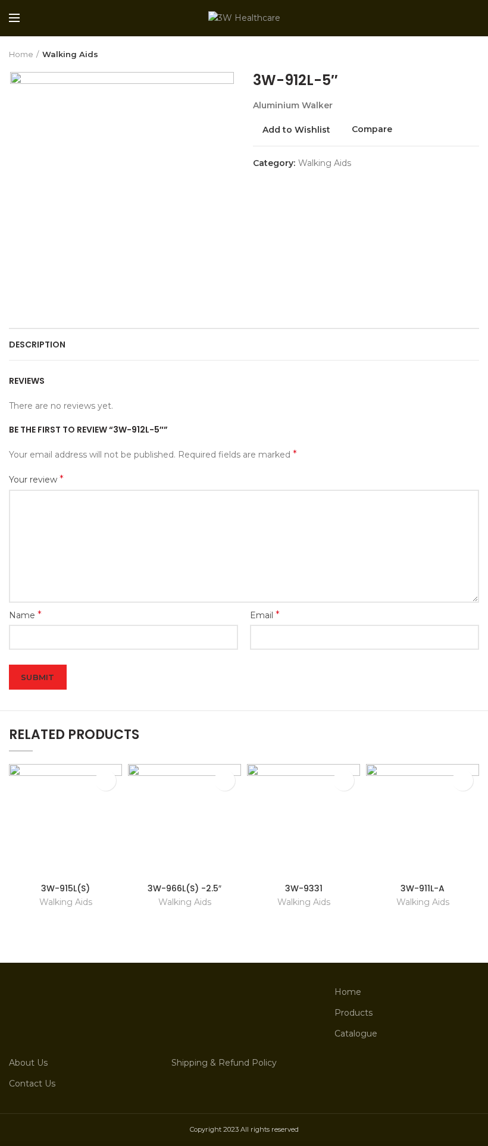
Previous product (449, 54)
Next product (473, 54)
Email (265, 615)
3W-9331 (304, 888)
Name (25, 615)
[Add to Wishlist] (105, 780)
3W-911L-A (423, 888)
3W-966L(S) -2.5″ (184, 888)
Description (37, 344)
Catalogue (355, 1033)
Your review (36, 479)
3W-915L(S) (65, 888)
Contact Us (32, 1083)
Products (353, 1012)
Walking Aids (70, 54)
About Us (28, 1062)
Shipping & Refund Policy (224, 1062)
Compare (372, 129)
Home (21, 54)
